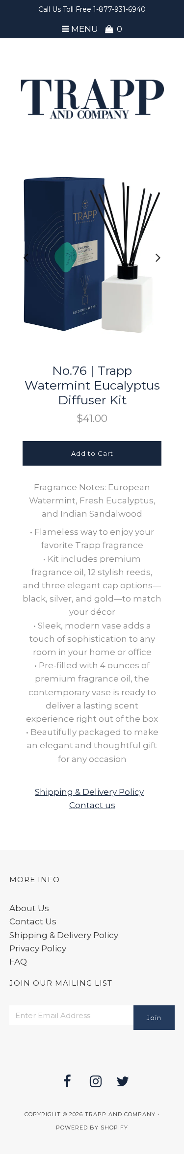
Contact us (92, 805)
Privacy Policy (37, 948)
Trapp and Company (120, 1114)
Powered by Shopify (92, 1127)
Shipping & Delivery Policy (89, 792)
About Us (29, 908)
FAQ (18, 962)
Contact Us (32, 921)
